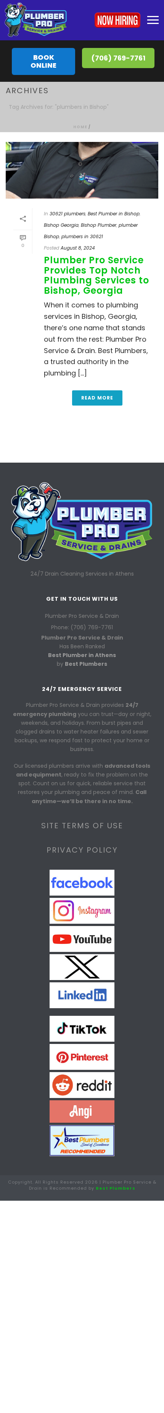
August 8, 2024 (78, 248)
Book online (43, 61)
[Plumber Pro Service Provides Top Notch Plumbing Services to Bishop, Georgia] (82, 170)
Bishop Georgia (61, 225)
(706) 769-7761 (118, 58)
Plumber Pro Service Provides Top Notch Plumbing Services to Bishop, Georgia (96, 275)
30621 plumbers (67, 213)
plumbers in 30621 (82, 236)
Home (80, 127)
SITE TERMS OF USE (82, 825)
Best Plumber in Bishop (114, 213)
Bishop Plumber (98, 225)
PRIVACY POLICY (82, 850)
